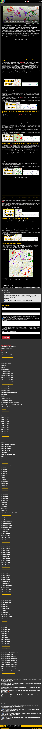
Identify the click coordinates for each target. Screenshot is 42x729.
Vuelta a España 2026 (6, 648)
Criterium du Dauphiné (6, 371)
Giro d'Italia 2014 (5, 421)
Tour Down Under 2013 (6, 596)
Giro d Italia (4, 408)
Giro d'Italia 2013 (5, 419)
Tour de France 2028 (6, 579)
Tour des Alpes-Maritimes (7, 585)
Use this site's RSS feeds (7, 348)
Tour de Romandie (5, 583)
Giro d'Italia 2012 (5, 417)
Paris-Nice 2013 (5, 475)
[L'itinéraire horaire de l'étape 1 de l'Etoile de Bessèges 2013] (9, 85)
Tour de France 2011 (6, 544)
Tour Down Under (5, 587)
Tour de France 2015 (6, 552)
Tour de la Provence (6, 581)
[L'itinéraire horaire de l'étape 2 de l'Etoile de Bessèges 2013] (10, 109)
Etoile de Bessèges (25, 66)
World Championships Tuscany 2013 (9, 668)
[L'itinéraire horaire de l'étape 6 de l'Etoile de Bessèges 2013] (9, 241)
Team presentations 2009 (7, 519)
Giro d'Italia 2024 (5, 438)
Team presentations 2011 (7, 523)
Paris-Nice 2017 (5, 483)
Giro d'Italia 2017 (5, 427)
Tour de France (5, 531)
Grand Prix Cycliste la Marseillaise (8, 444)
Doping (3, 396)
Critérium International (6, 390)
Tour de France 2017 (6, 556)
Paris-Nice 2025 (5, 498)
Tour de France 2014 (6, 550)
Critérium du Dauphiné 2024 (7, 386)
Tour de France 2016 (6, 554)
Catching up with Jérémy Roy (7, 356)
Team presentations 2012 (7, 525)
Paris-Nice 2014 (5, 477)
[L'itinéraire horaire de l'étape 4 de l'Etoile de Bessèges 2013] (8, 175)
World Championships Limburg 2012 (9, 656)
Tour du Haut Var (5, 606)
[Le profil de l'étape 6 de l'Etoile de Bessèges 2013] (30, 241)
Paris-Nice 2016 (5, 481)
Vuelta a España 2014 (6, 639)
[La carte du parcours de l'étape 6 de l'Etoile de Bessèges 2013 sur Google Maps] (18, 241)
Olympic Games (5, 462)
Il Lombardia (4, 452)
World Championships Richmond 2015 (9, 664)
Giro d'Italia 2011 (5, 415)
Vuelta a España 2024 (6, 645)
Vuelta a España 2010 (6, 631)
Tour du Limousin (5, 608)
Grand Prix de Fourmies (6, 448)
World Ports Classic (6, 675)
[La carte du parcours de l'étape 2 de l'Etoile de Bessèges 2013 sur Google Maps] (18, 109)
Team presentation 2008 (6, 517)
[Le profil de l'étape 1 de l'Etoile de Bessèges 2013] (30, 85)
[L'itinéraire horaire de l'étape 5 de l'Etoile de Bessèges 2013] (8, 216)
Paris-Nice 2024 (5, 496)
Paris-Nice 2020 (5, 490)
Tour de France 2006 (6, 533)
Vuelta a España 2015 (6, 641)
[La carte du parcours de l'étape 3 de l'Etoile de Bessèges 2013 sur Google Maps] (18, 141)
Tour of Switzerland (6, 614)
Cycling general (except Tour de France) (9, 392)
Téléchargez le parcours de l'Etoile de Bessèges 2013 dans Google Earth (16, 249)
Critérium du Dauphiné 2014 (7, 381)
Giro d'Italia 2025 (5, 440)
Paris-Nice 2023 (5, 494)
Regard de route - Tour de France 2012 (9, 512)
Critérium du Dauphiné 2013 (7, 379)
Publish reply (6, 337)
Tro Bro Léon (4, 620)
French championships (6, 406)
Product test (4, 506)
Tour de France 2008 (6, 537)
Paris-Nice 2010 (5, 469)
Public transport (5, 508)
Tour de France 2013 (6, 548)
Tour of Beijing (5, 612)
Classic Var (4, 365)
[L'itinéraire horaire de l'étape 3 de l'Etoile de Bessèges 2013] (8, 141)
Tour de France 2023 (6, 569)
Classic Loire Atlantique (6, 363)
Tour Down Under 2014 (6, 598)
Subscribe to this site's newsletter (8, 346)
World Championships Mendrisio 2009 (9, 660)
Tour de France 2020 (6, 562)
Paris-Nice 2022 (5, 492)
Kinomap (3, 456)
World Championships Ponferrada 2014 (9, 662)
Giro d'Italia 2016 (5, 425)
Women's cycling (5, 650)
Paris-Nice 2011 (5, 471)
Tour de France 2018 (6, 558)
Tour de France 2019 (6, 560)
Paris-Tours (4, 504)
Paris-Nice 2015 (5, 479)
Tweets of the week (6, 623)
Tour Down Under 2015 (6, 600)
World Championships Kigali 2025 (8, 654)
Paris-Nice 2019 (5, 487)
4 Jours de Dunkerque (6, 352)
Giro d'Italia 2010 (5, 413)
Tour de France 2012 (6, 546)
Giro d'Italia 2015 (5, 423)
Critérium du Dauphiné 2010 (7, 373)
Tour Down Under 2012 (6, 593)
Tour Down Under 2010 (6, 589)
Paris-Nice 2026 (5, 500)
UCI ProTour (4, 625)
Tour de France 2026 (6, 575)
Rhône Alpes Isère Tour (6, 514)
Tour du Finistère (5, 604)
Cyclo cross (4, 394)
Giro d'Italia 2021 (5, 431)
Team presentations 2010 (7, 521)
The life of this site (5, 529)
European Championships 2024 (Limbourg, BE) (11, 402)
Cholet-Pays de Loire (6, 359)
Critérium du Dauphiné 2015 (7, 383)
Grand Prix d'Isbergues (6, 446)
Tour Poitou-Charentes (6, 618)
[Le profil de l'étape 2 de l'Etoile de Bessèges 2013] (28, 109)
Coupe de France (5, 369)
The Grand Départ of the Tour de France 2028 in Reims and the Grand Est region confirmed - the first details (20, 718)
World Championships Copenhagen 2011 (10, 652)
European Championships (7, 400)
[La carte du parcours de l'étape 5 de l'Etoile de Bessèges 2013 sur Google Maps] (18, 216)
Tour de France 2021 (6, 564)
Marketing (4, 458)
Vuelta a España (5, 627)
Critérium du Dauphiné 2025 (7, 388)
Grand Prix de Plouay (6, 450)
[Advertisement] (21, 48)
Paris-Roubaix (4, 502)
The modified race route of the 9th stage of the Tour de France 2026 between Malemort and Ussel (21, 687)
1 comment (5, 285)
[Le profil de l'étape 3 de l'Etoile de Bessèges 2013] (31, 141)
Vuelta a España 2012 (6, 635)
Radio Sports (4, 510)
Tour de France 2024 (6, 571)
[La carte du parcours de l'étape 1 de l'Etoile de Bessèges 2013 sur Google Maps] (18, 85)
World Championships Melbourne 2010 (9, 658)
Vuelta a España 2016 (6, 643)
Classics (3, 367)
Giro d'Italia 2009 (5, 411)
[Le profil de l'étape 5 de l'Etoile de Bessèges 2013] (30, 216)
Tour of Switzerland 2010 (7, 616)
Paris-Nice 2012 (5, 473)
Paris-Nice (4, 467)
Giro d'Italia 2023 (5, 435)
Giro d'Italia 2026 (5, 442)
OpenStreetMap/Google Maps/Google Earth (31, 287)
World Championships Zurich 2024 (8, 672)
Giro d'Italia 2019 (5, 429)
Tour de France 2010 (6, 541)
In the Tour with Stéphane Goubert (8, 454)
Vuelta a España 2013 (6, 637)
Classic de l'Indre (5, 361)
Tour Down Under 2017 (6, 602)
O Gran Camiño (5, 460)
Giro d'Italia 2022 (5, 433)
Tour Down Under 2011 (6, 591)
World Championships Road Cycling (9, 666)
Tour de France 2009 (6, 539)
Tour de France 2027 (6, 577)
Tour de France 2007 (6, 535)
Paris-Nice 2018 (5, 485)
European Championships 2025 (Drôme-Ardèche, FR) (12, 404)
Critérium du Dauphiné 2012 (7, 377)
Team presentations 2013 (7, 527)
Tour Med (4, 610)
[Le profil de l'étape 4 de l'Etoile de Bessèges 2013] (31, 175)
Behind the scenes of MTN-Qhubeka (9, 354)
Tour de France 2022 (6, 566)
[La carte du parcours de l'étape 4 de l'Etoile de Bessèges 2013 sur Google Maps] (18, 175)
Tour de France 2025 (6, 573)
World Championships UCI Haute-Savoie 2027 (11, 670)
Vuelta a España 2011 (6, 633)
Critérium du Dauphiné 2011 (7, 375)
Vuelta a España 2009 (6, 629)
